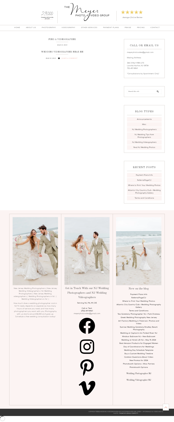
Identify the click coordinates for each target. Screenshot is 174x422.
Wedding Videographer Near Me (62, 52)
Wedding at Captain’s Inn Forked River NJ (138, 333)
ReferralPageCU (144, 180)
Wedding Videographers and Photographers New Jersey (87, 12)
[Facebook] (87, 335)
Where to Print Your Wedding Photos (144, 185)
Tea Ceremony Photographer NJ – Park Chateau (139, 314)
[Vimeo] (87, 397)
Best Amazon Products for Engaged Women (138, 343)
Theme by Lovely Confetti (128, 413)
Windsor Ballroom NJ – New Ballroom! (138, 336)
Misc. (144, 124)
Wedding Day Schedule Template (138, 350)
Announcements (144, 119)
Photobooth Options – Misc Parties (139, 364)
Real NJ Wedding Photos (144, 147)
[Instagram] (87, 356)
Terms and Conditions (144, 198)
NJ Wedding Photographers (144, 129)
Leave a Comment (69, 58)
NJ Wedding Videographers (144, 142)
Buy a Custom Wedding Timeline (138, 354)
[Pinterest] (87, 376)
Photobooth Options (139, 367)
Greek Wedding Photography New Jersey (139, 317)
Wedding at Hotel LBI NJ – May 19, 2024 (138, 340)
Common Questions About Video (138, 357)
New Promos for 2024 (138, 360)
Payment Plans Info (144, 175)
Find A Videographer (62, 39)
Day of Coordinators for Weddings (138, 347)
